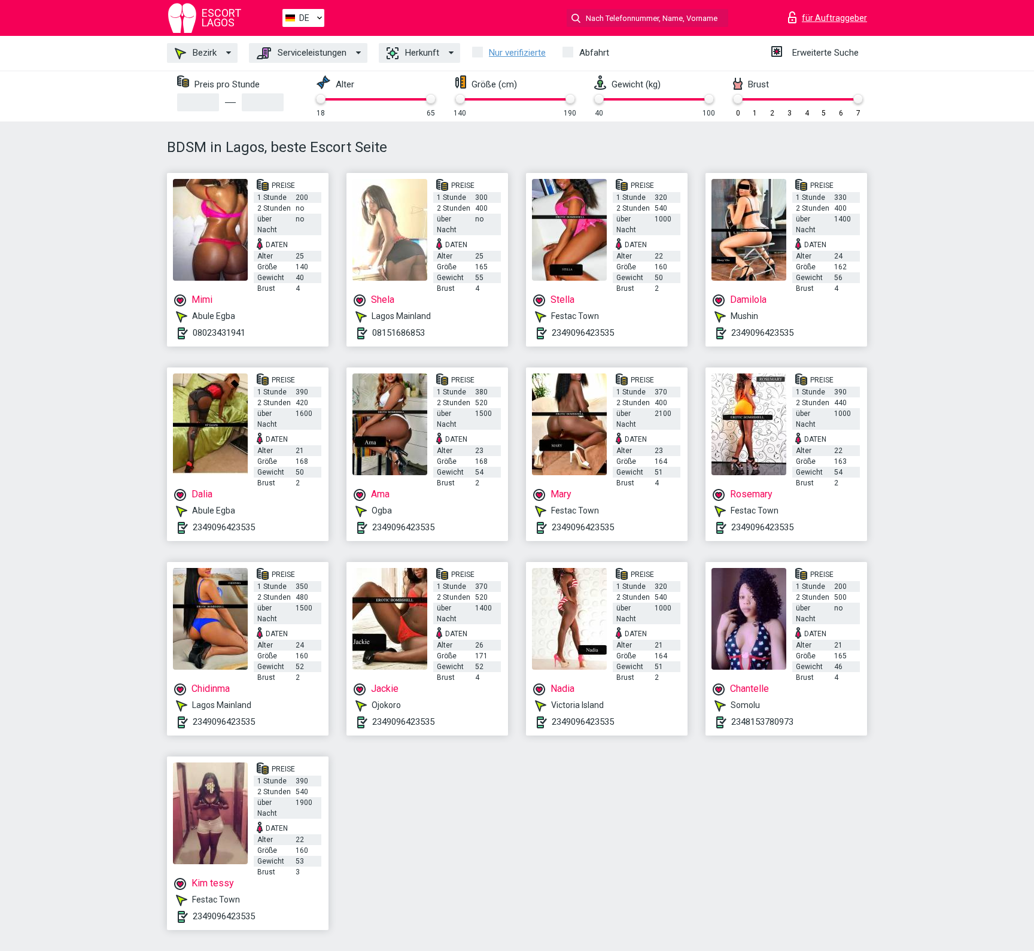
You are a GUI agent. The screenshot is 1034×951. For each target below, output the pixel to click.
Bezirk (203, 52)
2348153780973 (762, 721)
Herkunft (421, 52)
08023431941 (219, 332)
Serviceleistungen (310, 52)
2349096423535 (583, 332)
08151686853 (398, 332)
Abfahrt (594, 52)
